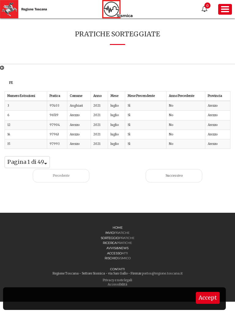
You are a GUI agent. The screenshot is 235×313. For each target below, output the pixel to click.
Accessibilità (117, 284)
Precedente (61, 176)
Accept (208, 297)
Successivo (174, 176)
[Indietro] (3, 67)
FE (11, 83)
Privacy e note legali (117, 280)
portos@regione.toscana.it (162, 273)
